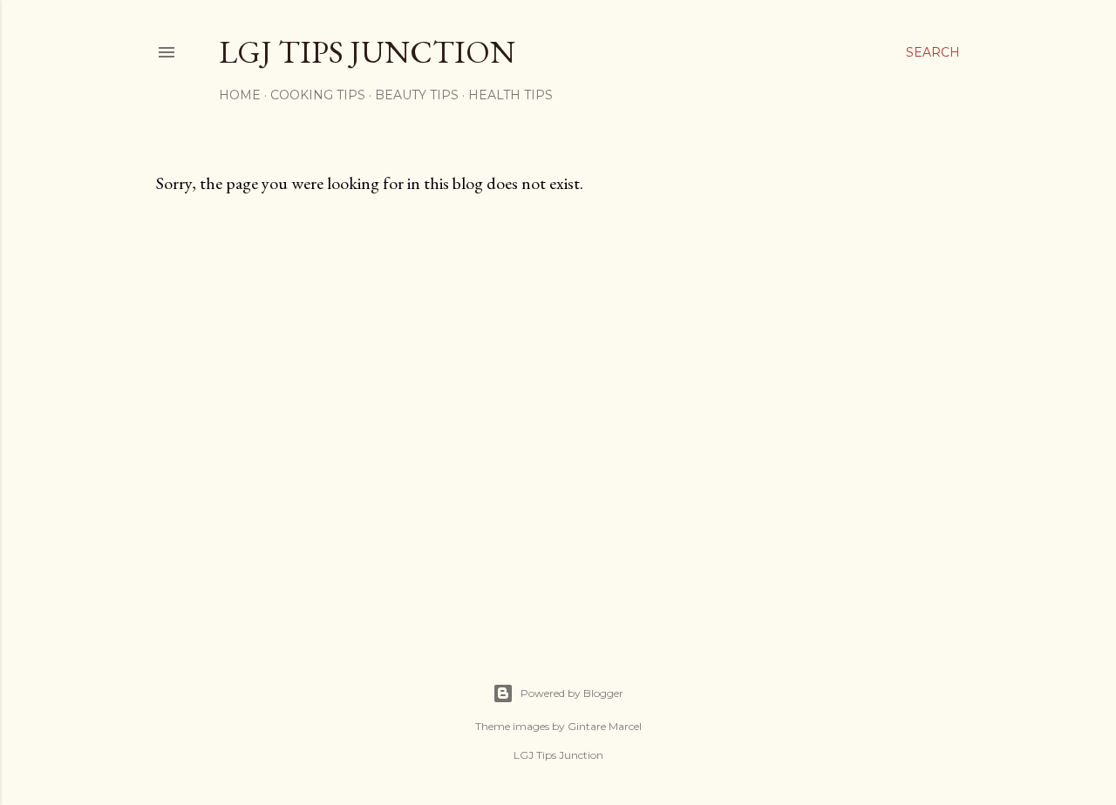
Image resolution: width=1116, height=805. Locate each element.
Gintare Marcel (605, 726)
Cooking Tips (317, 95)
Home (240, 95)
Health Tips (510, 95)
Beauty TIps (417, 95)
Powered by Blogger (572, 693)
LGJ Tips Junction (367, 51)
